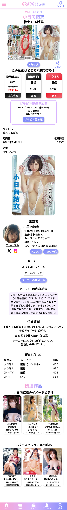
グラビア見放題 (33, 119)
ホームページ (32, 273)
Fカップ (33, 64)
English (61, 6)
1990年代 (51, 251)
